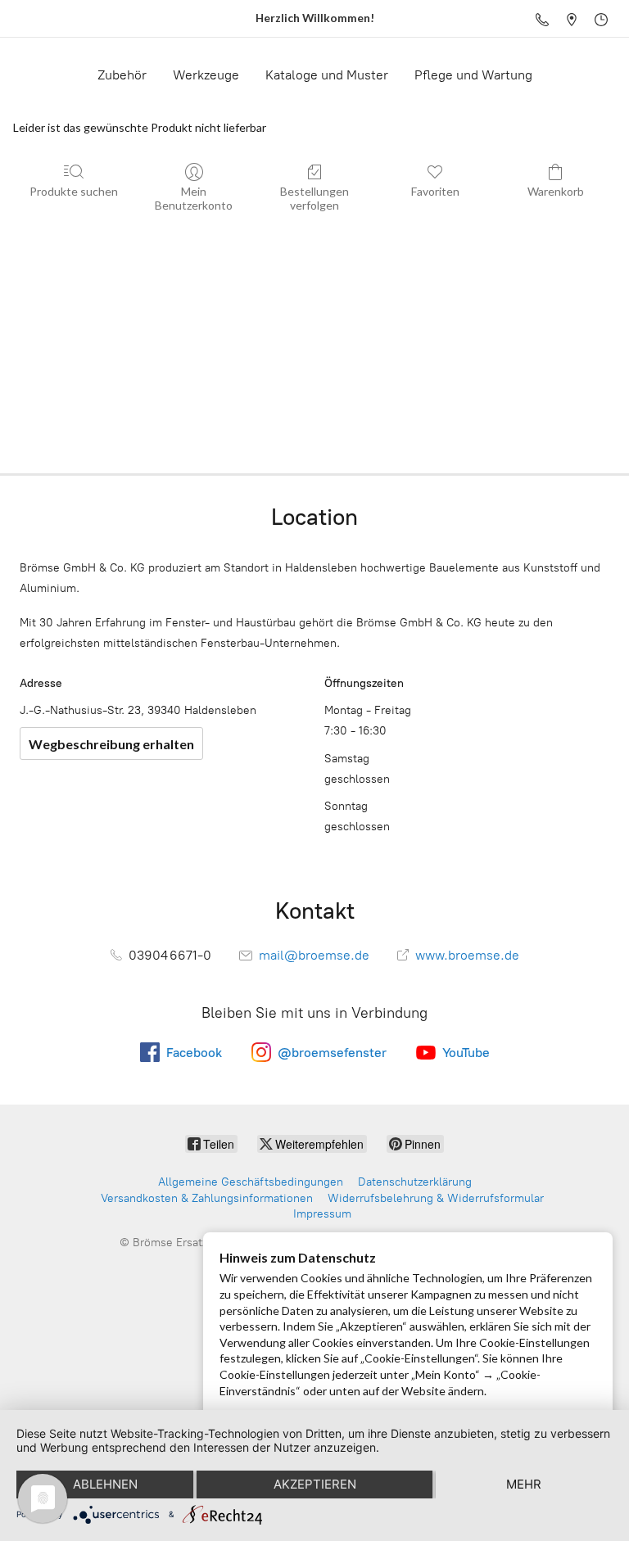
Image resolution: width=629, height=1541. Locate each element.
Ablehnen (105, 1484)
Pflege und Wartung (473, 75)
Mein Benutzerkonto (194, 198)
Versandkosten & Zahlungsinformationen (207, 1198)
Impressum (322, 1214)
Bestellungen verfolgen (314, 198)
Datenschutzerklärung (415, 1182)
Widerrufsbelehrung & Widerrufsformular (436, 1198)
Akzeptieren (315, 1484)
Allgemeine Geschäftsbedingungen (250, 1182)
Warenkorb (555, 191)
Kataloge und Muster (326, 75)
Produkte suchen (73, 191)
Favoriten (435, 191)
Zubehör (122, 75)
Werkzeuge (206, 75)
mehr (523, 1484)
